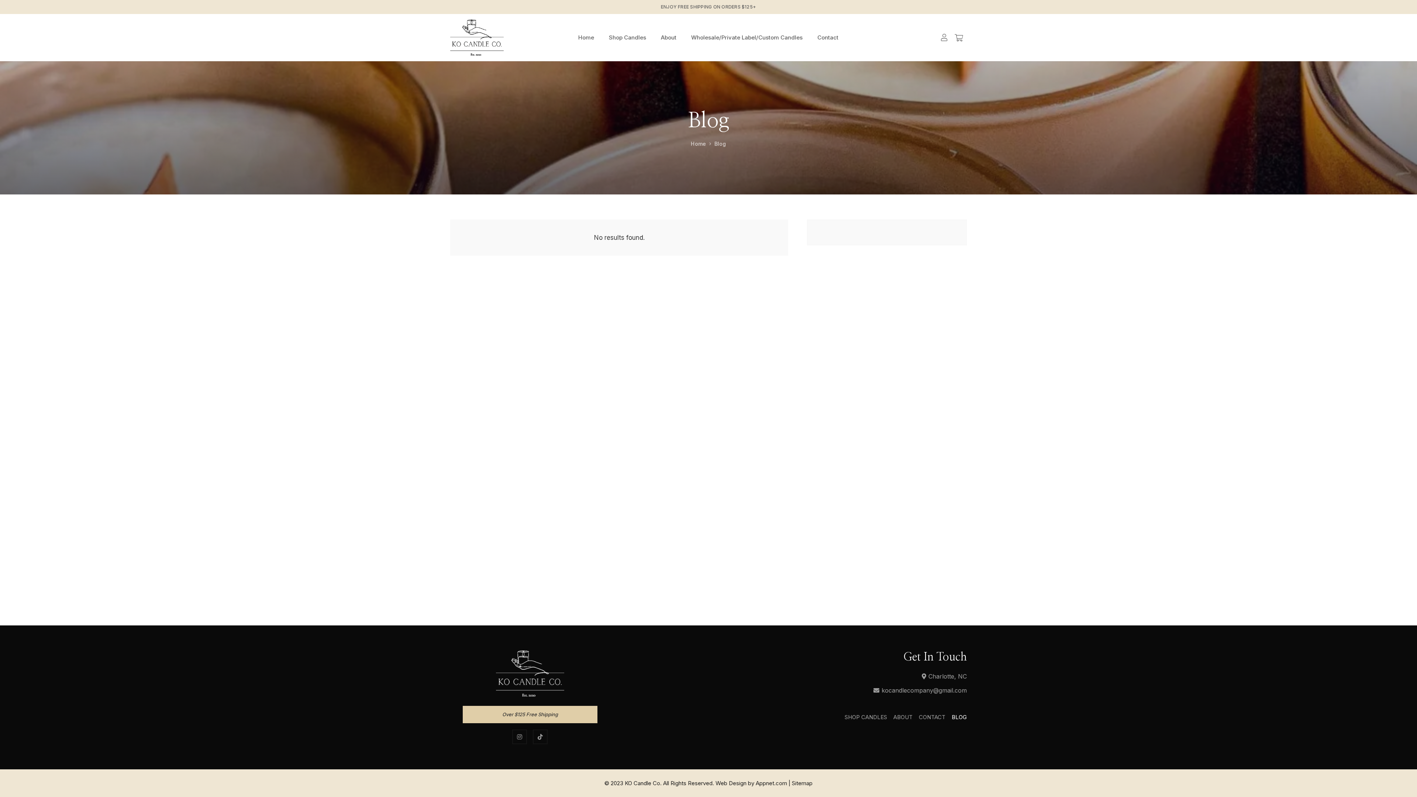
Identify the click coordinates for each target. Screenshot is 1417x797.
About (903, 717)
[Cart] (959, 37)
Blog (959, 717)
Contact (932, 717)
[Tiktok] (540, 736)
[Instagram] (519, 736)
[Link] (477, 38)
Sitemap (802, 783)
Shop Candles (866, 717)
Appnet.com (771, 783)
